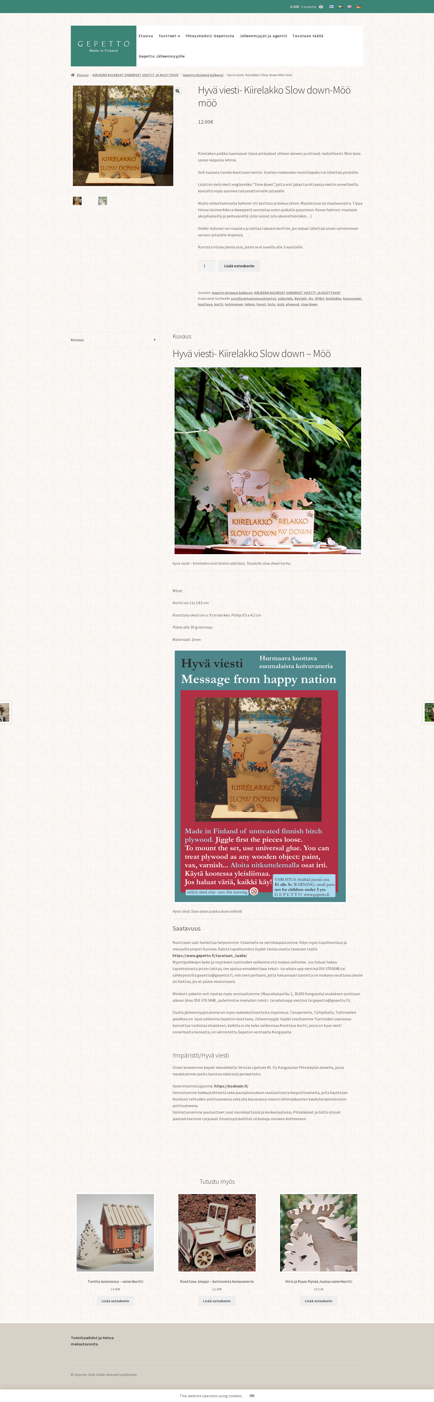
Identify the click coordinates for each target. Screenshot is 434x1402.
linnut (261, 304)
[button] (178, 91)
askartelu (285, 298)
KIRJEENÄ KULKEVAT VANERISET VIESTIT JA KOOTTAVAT (135, 75)
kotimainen (234, 304)
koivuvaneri (352, 298)
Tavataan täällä (307, 35)
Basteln (301, 298)
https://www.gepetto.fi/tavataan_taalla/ (210, 955)
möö (280, 304)
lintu (271, 304)
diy (310, 298)
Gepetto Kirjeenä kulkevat (203, 75)
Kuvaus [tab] (77, 339)
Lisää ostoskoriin (239, 265)
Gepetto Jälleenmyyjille (162, 56)
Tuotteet (167, 35)
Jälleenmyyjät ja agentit (263, 35)
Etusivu (146, 35)
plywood (292, 304)
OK (251, 1395)
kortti (218, 304)
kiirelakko (333, 298)
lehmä (250, 304)
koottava (205, 304)
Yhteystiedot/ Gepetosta (210, 35)
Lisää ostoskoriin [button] (115, 1301)
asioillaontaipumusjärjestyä (253, 298)
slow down (309, 304)
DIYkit (319, 298)
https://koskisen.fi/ (230, 1085)
